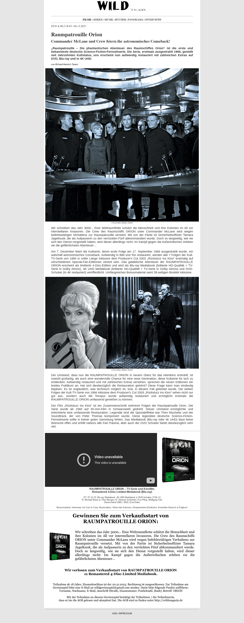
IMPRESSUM (125, 613)
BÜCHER (120, 19)
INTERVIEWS (153, 19)
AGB (114, 613)
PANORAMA (135, 19)
